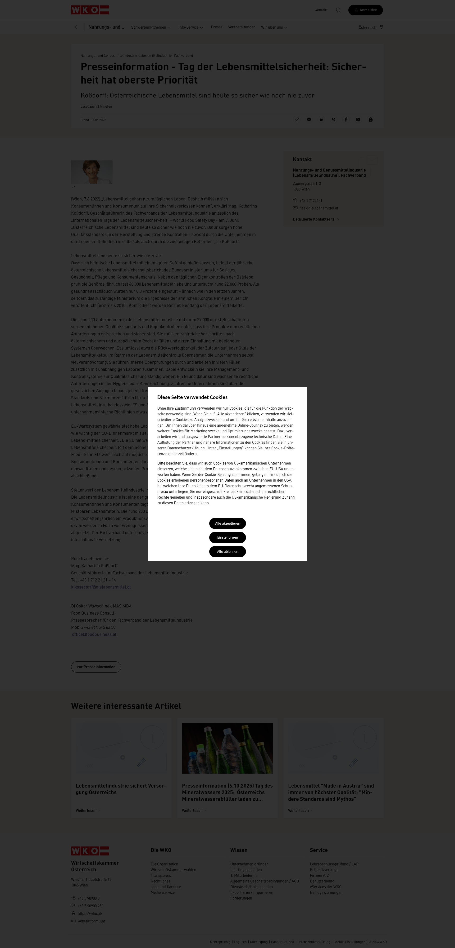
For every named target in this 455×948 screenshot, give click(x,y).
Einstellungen (227, 538)
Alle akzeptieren (227, 524)
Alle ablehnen (227, 552)
